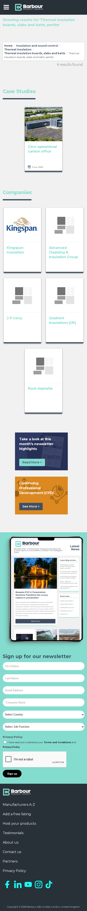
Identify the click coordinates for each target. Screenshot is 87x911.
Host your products (19, 824)
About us (10, 842)
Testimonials (13, 833)
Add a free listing (17, 814)
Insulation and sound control (37, 45)
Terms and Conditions (57, 742)
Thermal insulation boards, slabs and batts (34, 53)
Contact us (12, 852)
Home (8, 45)
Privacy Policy (12, 737)
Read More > (32, 462)
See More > (30, 506)
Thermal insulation (17, 49)
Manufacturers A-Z (19, 805)
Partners (10, 861)
